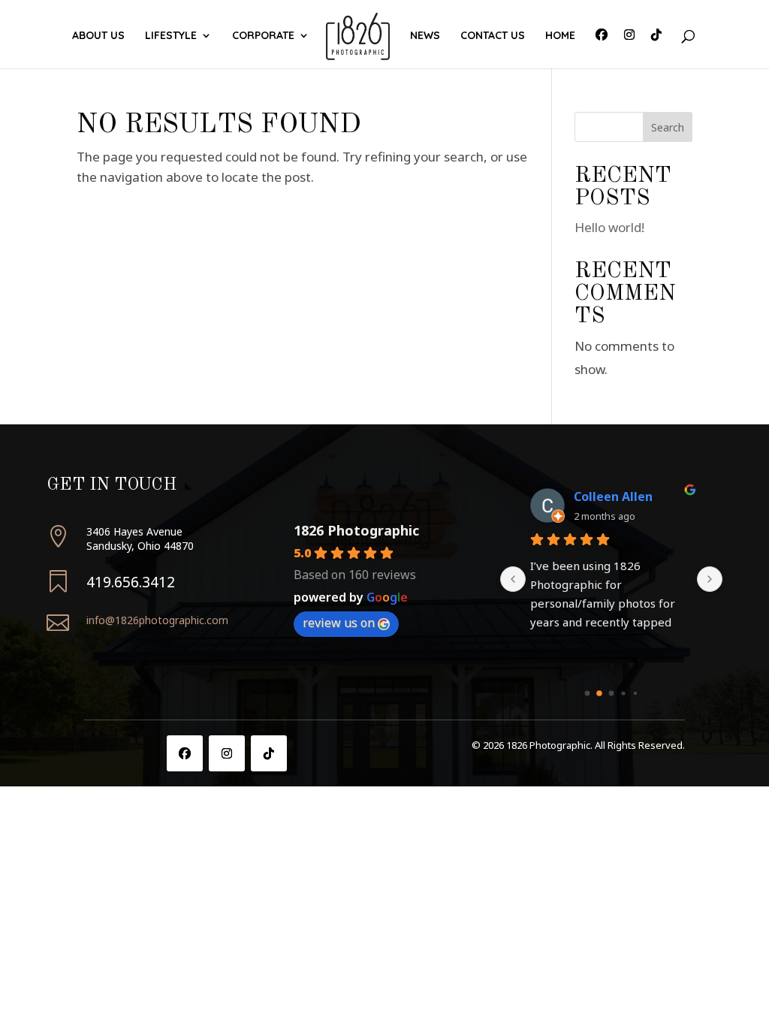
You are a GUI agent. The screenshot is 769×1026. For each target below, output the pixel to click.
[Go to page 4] (635, 693)
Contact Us (492, 36)
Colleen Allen (613, 496)
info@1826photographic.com (157, 620)
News (425, 36)
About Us (98, 36)
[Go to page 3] (624, 694)
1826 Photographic (356, 530)
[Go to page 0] (587, 693)
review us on (339, 622)
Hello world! (609, 227)
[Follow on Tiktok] (269, 753)
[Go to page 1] (599, 694)
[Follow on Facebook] (185, 753)
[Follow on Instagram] (227, 753)
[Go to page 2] (611, 693)
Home (560, 36)
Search (667, 127)
